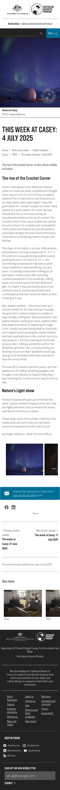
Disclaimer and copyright (48, 702)
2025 (14, 154)
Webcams (46, 696)
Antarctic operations (12, 710)
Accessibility (47, 713)
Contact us (30, 701)
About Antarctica (12, 698)
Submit (9, 783)
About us (29, 696)
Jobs (27, 705)
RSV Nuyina (12, 716)
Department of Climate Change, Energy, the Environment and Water (30, 649)
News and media (20, 150)
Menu (51, 33)
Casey (5, 154)
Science (10, 704)
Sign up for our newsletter (20, 768)
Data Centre (30, 721)
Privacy (44, 708)
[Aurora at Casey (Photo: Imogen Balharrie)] (24, 459)
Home (5, 150)
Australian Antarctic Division (30, 656)
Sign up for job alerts (25, 495)
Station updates (40, 150)
